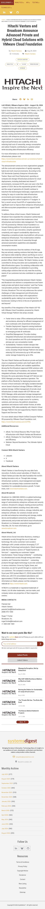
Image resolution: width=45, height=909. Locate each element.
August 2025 (6, 779)
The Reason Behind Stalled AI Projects (28, 712)
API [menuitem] (27, 2)
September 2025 (7, 783)
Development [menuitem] (6, 2)
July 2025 (5, 774)
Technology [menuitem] (5, 7)
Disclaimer (22, 875)
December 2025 (7, 797)
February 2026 (6, 806)
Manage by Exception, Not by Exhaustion (28, 669)
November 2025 (7, 792)
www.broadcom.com (9, 528)
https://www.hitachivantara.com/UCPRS (16, 422)
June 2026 (5, 824)
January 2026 (6, 801)
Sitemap (22, 892)
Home (3, 19)
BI (17, 64)
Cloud (24, 64)
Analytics (10, 64)
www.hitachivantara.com (18, 489)
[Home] (22, 741)
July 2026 (5, 828)
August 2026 (6, 833)
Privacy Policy (22, 866)
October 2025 (6, 788)
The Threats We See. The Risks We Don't (30, 701)
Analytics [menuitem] (19, 2)
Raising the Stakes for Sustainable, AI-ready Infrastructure (30, 691)
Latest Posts (22, 655)
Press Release (34, 64)
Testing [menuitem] (35, 2)
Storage (22, 68)
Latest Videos (22, 660)
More (21, 722)
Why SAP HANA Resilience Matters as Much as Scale (30, 680)
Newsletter (22, 888)
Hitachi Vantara (16, 51)
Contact (22, 879)
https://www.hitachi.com (18, 584)
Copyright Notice (22, 871)
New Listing (22, 884)
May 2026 (5, 819)
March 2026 (5, 810)
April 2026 (5, 815)
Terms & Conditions (22, 862)
